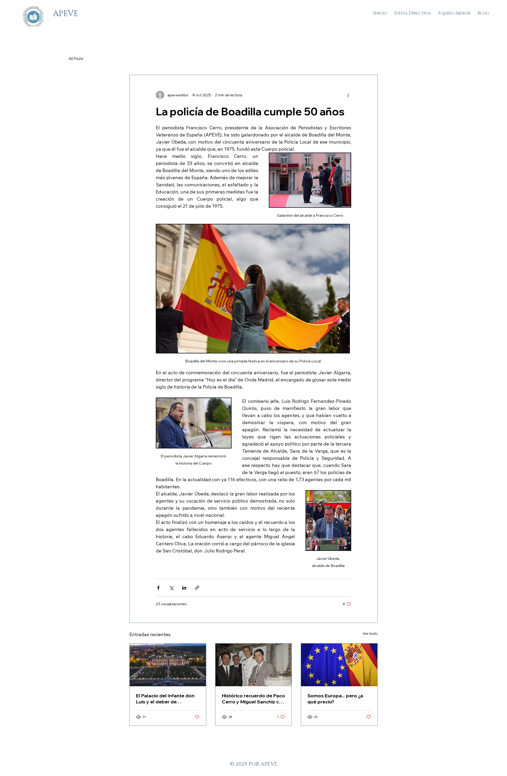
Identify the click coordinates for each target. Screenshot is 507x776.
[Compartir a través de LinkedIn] (184, 587)
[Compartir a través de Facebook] (158, 587)
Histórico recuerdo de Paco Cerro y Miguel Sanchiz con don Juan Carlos (253, 699)
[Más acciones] (348, 95)
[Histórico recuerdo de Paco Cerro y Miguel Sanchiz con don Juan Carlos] (253, 664)
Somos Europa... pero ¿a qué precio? (335, 699)
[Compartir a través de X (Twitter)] (171, 587)
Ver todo (370, 633)
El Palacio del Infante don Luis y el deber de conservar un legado (165, 699)
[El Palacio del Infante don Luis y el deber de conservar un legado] (168, 664)
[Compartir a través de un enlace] (197, 587)
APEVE (65, 13)
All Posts (76, 58)
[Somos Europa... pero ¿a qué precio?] (339, 664)
